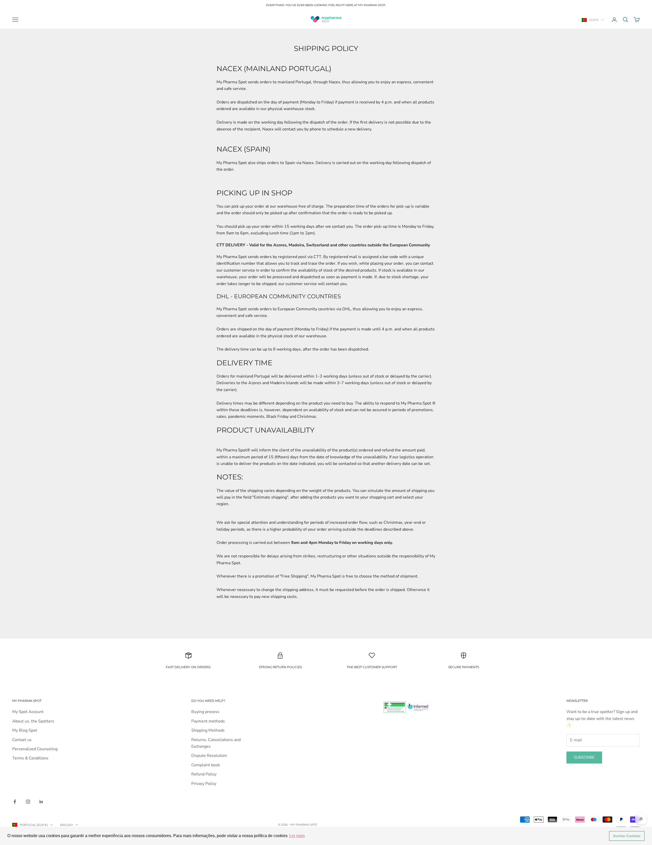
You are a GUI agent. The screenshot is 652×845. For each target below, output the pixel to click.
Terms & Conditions (30, 758)
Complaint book (205, 765)
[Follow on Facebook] (14, 801)
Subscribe (584, 757)
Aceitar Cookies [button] (627, 836)
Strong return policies (280, 667)
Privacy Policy (203, 783)
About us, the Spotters (33, 721)
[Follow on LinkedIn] (41, 801)
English (66, 825)
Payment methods (208, 721)
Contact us (22, 740)
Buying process (205, 712)
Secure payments (463, 667)
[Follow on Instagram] (28, 801)
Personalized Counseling (35, 749)
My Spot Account (28, 712)
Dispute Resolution (209, 755)
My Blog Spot (24, 730)
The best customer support (372, 667)
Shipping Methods (208, 730)
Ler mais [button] (297, 836)
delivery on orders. (192, 667)
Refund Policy (203, 774)
